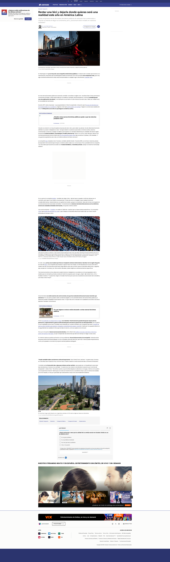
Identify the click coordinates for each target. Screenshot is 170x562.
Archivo (84, 535)
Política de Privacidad (83, 533)
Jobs (88, 535)
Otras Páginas (57, 523)
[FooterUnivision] (44, 524)
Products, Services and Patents (91, 538)
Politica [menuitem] (55, 5)
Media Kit (100, 535)
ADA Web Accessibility (126, 533)
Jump (39, 211)
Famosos (86, 1)
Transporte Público (61, 421)
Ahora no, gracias (18, 19)
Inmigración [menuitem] (63, 5)
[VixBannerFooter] (85, 517)
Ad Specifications (93, 535)
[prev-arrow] (38, 392)
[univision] (43, 5)
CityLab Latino (82, 421)
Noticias (76, 1)
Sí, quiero (28, 19)
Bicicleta (52, 421)
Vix (71, 1)
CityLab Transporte (42, 9)
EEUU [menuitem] (75, 5)
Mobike (54, 198)
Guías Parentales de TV (111, 535)
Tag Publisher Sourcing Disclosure (124, 535)
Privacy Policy (91, 533)
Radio (97, 1)
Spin (46, 141)
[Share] (98, 26)
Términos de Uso (98, 533)
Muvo (45, 264)
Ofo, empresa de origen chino (67, 135)
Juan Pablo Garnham (48, 26)
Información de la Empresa (115, 533)
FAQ (104, 535)
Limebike (52, 209)
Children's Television (114, 541)
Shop (101, 1)
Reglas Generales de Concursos (124, 538)
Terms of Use (105, 533)
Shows (81, 1)
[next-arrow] (98, 393)
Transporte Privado (72, 421)
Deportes (92, 1)
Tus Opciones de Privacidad (125, 541)
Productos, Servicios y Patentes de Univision (108, 538)
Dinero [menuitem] (70, 5)
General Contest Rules (104, 541)
